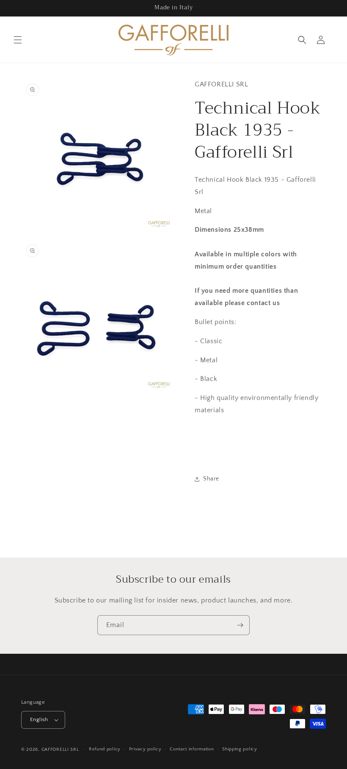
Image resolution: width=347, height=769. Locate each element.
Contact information (192, 749)
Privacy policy (145, 749)
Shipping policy (239, 749)
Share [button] (211, 478)
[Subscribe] (240, 625)
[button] (17, 40)
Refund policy (105, 749)
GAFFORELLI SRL (60, 749)
